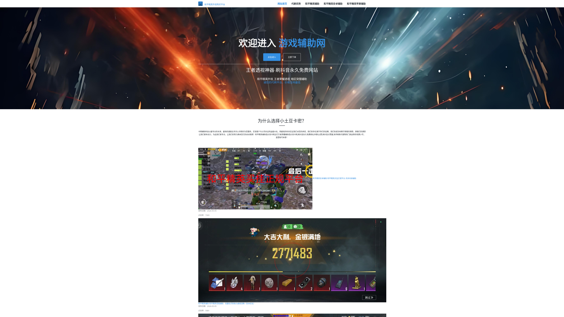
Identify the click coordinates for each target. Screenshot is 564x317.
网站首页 (282, 3)
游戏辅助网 (302, 42)
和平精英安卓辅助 (333, 3)
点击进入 (272, 57)
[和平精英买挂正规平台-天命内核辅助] (255, 178)
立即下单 (292, 57)
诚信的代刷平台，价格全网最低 (282, 82)
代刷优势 (296, 3)
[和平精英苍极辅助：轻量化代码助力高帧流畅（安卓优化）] (292, 260)
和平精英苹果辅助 (356, 3)
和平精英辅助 (312, 3)
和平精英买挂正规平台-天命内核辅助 (341, 178)
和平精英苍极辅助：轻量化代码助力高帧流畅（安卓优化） (232, 303)
